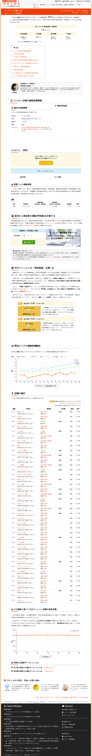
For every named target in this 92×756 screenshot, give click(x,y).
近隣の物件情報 (18, 70)
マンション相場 (50, 4)
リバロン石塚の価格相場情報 (22, 51)
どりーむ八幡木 (22, 450)
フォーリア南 (21, 523)
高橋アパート (21, 489)
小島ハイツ (20, 600)
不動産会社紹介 (68, 727)
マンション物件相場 (70, 712)
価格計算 (59, 1)
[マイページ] (18, 1)
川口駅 (36, 129)
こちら (38, 750)
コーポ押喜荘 (21, 571)
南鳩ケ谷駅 (75, 12)
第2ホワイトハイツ (23, 581)
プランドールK (21, 470)
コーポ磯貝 (20, 465)
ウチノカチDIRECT (69, 715)
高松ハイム (20, 591)
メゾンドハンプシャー (24, 566)
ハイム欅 (20, 431)
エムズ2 (19, 595)
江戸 (74, 10)
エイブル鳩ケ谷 (22, 557)
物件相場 (42, 4)
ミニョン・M (21, 499)
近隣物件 (88, 1)
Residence (20, 552)
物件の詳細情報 (19, 54)
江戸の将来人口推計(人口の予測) (24, 76)
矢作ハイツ (20, 504)
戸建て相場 (59, 4)
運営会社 (66, 733)
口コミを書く (47, 163)
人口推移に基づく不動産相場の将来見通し (26, 73)
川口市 (69, 10)
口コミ (74, 1)
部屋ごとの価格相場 (20, 57)
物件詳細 (80, 1)
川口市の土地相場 (32, 225)
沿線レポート (37, 7)
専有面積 (17, 236)
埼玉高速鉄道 (84, 10)
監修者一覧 (67, 721)
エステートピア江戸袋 (24, 474)
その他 (79, 4)
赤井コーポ (20, 479)
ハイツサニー (21, 460)
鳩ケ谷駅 (43, 562)
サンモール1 (21, 518)
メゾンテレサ (21, 562)
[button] (22, 356)
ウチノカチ (7, 755)
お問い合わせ (68, 736)
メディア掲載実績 (69, 739)
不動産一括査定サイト (70, 709)
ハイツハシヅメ (22, 455)
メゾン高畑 (20, 484)
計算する (29, 242)
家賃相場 (71, 4)
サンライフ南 (21, 547)
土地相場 (65, 4)
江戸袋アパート (22, 421)
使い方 (35, 4)
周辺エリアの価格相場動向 (22, 66)
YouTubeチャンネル (30, 733)
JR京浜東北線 (29, 129)
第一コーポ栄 (21, 441)
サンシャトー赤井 (22, 494)
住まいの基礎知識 (69, 724)
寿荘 (18, 445)
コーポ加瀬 (20, 542)
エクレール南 (21, 533)
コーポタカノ (21, 586)
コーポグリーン (22, 513)
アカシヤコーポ (22, 508)
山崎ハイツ (20, 576)
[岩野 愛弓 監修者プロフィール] (32, 86)
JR (23, 129)
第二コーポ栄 (21, 426)
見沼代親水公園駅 (46, 436)
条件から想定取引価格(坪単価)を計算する (26, 60)
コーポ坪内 (20, 537)
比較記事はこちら (24, 291)
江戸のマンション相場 (50, 223)
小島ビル (20, 416)
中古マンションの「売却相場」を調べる (26, 63)
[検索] (4, 1)
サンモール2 (21, 528)
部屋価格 (67, 1)
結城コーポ (20, 412)
